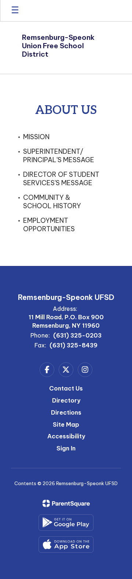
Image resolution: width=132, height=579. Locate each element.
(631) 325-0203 (77, 335)
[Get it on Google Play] (66, 522)
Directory (66, 400)
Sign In (66, 448)
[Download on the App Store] (66, 544)
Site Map (66, 424)
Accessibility (66, 436)
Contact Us (66, 388)
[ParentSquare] (66, 503)
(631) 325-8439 (74, 345)
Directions (66, 412)
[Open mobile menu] (15, 10)
